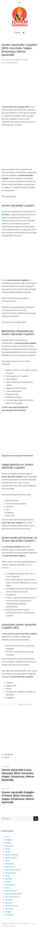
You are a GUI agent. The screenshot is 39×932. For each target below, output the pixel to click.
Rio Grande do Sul (12, 897)
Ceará (7, 852)
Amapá (8, 843)
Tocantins (9, 915)
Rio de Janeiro (11, 891)
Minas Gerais (10, 873)
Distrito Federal (11, 855)
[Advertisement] (19, 86)
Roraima (8, 903)
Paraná (8, 882)
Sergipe (8, 912)
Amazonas (9, 846)
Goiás (7, 861)
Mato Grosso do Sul (13, 870)
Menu (18, 33)
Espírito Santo (11, 858)
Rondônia (8, 755)
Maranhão (9, 864)
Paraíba (8, 879)
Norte (6, 758)
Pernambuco (10, 885)
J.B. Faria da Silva (11, 62)
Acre (7, 837)
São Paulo (9, 909)
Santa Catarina (11, 906)
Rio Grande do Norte (13, 894)
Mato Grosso (10, 867)
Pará (7, 876)
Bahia (7, 849)
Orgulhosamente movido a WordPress (15, 923)
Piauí (7, 888)
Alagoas (8, 840)
